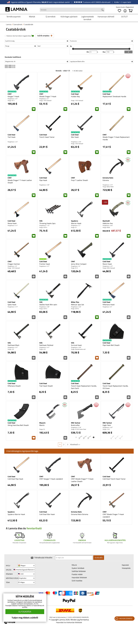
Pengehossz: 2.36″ (76, 307)
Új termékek (51, 16)
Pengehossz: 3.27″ (44, 266)
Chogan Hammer (14, 264)
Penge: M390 (106, 227)
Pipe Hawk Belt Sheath (111, 345)
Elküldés (99, 557)
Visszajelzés (126, 568)
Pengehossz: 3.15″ (108, 185)
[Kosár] (130, 10)
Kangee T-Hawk (13, 96)
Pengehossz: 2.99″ (76, 142)
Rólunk (74, 565)
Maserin (42, 423)
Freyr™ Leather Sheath (79, 180)
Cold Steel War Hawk (47, 514)
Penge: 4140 (106, 429)
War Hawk (75, 137)
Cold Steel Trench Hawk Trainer (114, 479)
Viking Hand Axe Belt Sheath (18, 425)
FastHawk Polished (46, 345)
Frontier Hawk (44, 264)
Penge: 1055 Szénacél (45, 100)
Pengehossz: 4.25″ (108, 266)
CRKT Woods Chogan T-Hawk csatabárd (113, 515)
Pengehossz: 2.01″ (13, 347)
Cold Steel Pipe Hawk (15, 479)
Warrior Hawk (76, 223)
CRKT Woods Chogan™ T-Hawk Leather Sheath (82, 480)
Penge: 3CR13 (43, 227)
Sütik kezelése (77, 580)
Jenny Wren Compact (78, 264)
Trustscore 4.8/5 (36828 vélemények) (96, 2)
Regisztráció (130, 7)
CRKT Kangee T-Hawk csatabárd (51, 479)
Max (104, 52)
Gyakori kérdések (78, 568)
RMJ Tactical (75, 423)
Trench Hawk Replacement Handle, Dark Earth (84, 387)
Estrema (106, 180)
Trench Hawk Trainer (47, 137)
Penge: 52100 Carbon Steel (78, 429)
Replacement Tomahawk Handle (114, 96)
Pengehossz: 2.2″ (75, 225)
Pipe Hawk (43, 180)
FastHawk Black (13, 345)
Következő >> (75, 444)
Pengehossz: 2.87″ (108, 427)
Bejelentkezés (120, 7)
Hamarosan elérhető (106, 16)
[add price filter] (128, 52)
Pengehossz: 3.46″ (108, 225)
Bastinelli (106, 221)
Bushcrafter (75, 425)
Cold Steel (75, 94)
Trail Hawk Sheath (46, 386)
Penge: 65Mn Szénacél (109, 268)
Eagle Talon (107, 425)
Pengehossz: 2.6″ (12, 266)
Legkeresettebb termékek (87, 18)
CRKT (10, 94)
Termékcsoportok (13, 16)
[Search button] (102, 10)
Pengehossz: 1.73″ (44, 225)
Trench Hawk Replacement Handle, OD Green (115, 387)
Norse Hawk (12, 223)
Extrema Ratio (108, 177)
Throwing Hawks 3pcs (47, 223)
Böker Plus (75, 302)
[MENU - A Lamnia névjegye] (125, 10)
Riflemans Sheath (14, 386)
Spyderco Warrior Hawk (16, 514)
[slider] (73, 49)
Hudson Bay (75, 96)
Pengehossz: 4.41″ (13, 225)
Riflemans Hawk (109, 304)
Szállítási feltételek (79, 571)
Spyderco (74, 221)
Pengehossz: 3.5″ (44, 99)
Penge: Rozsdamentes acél (78, 349)
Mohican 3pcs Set (77, 304)
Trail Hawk (11, 137)
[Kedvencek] (119, 10)
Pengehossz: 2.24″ (13, 142)
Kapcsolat (125, 565)
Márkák (32, 16)
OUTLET (124, 16)
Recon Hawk (107, 264)
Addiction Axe (108, 223)
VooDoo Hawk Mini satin (48, 304)
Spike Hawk (12, 304)
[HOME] (16, 9)
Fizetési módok (77, 574)
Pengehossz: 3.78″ (76, 427)
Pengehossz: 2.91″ (13, 99)
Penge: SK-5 (11, 100)
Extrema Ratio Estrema (79, 514)
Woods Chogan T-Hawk (47, 96)
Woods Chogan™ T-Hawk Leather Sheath (20, 181)
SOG (40, 221)
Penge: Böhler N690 (108, 187)
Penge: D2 (74, 227)
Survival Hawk (76, 345)
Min (88, 52)
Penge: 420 (11, 349)
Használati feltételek (79, 577)
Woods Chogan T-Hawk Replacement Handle (116, 138)
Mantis (41, 425)
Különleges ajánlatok (69, 16)
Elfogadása (25, 611)
